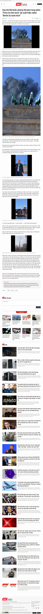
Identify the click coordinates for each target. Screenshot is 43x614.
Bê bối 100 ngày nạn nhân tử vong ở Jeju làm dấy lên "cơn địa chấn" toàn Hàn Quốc (28, 495)
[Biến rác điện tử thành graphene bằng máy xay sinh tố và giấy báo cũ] (9, 364)
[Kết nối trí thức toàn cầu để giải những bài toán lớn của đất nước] (26, 317)
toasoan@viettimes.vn (36, 601)
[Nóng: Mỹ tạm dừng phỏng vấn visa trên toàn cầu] (26, 331)
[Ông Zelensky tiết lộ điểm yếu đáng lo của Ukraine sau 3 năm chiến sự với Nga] (9, 573)
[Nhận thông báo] (33, 4)
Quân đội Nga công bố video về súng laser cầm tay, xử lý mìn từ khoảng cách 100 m (29, 519)
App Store (34, 613)
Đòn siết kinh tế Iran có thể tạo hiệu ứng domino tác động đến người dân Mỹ (28, 507)
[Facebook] (32, 18)
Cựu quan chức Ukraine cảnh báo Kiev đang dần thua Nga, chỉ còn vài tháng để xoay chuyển (29, 410)
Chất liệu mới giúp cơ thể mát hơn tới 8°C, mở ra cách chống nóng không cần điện (29, 471)
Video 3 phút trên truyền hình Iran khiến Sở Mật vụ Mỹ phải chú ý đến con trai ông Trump (29, 422)
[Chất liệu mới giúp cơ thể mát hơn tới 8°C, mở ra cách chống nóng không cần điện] (9, 474)
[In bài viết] (34, 18)
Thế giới (5, 345)
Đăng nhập (40, 4)
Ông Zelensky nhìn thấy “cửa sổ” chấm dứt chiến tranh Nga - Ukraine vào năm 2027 (29, 446)
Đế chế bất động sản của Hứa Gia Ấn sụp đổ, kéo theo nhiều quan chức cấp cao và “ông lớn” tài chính (28, 557)
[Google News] (38, 18)
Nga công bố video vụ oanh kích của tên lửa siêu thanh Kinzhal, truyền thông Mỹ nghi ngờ (20, 283)
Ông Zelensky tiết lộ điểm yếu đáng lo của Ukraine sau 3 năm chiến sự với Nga (29, 570)
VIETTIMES (21, 4)
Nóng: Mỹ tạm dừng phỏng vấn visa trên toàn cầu (26, 336)
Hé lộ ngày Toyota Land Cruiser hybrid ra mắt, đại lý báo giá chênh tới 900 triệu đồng (16, 337)
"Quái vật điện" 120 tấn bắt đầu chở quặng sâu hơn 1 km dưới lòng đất (29, 348)
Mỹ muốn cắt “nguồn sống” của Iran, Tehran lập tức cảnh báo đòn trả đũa (29, 531)
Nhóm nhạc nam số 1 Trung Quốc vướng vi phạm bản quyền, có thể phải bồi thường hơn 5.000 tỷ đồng (29, 582)
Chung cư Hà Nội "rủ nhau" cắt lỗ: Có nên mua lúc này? (16, 322)
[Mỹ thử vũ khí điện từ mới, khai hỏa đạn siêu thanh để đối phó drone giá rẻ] (9, 376)
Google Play (39, 613)
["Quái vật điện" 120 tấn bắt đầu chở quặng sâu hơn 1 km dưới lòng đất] (9, 351)
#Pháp (9, 290)
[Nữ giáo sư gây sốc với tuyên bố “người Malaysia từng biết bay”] (36, 317)
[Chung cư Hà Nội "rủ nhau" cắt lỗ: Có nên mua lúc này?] (16, 317)
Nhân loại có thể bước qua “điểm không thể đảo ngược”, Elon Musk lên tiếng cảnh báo (36, 337)
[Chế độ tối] (35, 4)
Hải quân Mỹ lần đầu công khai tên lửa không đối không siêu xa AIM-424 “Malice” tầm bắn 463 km (29, 544)
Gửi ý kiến (38, 307)
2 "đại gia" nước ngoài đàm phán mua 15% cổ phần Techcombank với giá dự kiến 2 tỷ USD (6, 324)
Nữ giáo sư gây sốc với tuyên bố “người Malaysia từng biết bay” (36, 323)
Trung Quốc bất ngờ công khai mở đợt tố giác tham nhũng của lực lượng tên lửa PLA (29, 385)
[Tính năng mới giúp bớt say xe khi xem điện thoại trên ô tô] (6, 331)
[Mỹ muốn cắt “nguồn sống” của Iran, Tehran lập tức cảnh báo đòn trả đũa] (9, 534)
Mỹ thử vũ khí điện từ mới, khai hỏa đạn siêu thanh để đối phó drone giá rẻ (28, 373)
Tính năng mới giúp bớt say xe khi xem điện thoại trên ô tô (6, 336)
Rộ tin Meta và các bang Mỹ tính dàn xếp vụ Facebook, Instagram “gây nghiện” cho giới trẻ (29, 398)
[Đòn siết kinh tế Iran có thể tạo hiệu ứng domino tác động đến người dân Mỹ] (9, 510)
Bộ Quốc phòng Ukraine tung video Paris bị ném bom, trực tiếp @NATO (17, 286)
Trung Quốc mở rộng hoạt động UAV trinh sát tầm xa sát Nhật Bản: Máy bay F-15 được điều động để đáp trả (29, 484)
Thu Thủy (5, 18)
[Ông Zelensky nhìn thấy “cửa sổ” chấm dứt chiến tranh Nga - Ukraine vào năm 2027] (9, 449)
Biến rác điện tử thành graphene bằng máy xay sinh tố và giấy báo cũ (29, 361)
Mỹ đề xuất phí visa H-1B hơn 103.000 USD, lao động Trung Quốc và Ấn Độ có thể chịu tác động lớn (29, 459)
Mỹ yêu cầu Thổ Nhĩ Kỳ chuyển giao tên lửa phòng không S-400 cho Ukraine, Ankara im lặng (21, 285)
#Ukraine (12, 290)
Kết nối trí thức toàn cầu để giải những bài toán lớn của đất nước (26, 322)
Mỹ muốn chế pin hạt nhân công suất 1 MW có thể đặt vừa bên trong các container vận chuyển (29, 434)
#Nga (16, 290)
